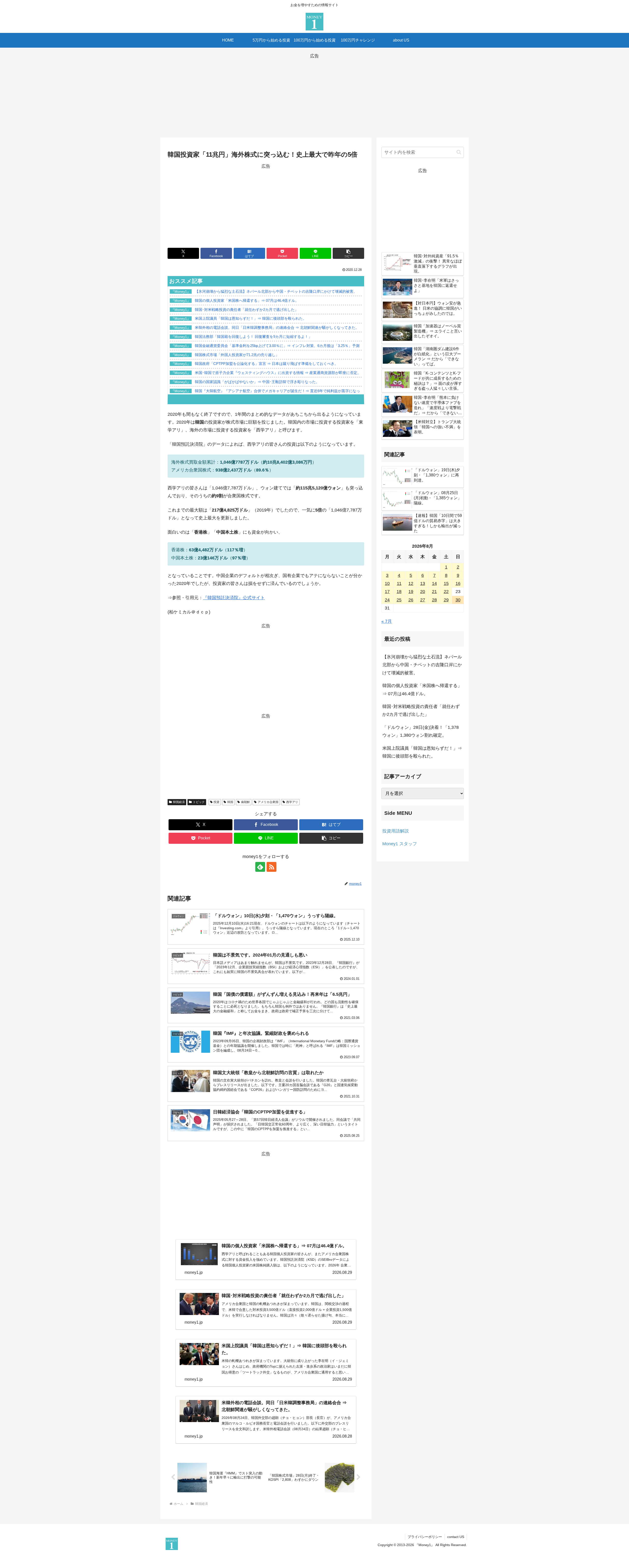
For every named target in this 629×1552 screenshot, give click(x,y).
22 (446, 591)
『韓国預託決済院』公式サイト (234, 597)
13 (422, 583)
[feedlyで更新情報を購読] (260, 867)
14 (434, 583)
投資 (216, 802)
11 (399, 583)
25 (399, 599)
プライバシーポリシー (425, 1537)
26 (410, 599)
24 (387, 599)
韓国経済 (179, 802)
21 (434, 591)
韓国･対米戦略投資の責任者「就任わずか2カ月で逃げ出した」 (421, 710)
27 (422, 599)
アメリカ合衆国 (268, 802)
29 (446, 599)
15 (446, 583)
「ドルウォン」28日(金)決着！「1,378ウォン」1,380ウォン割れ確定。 (420, 731)
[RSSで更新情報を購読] (271, 867)
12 (410, 583)
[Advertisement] (314, 94)
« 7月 (386, 621)
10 (387, 583)
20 (422, 591)
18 (399, 591)
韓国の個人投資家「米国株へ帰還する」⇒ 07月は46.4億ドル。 (422, 689)
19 (410, 591)
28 (434, 599)
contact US (455, 1537)
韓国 (230, 802)
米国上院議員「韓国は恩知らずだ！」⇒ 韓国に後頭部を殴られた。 (422, 752)
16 (458, 583)
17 (387, 591)
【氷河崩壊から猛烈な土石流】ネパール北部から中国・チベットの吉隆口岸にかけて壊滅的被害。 (422, 664)
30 (458, 599)
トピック (199, 802)
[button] (348, 253)
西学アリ (292, 802)
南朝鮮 (245, 802)
